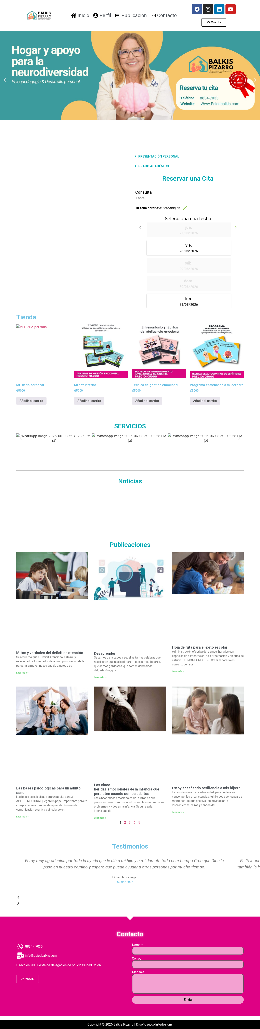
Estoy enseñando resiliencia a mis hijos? (206, 788)
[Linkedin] (219, 9)
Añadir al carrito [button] (31, 401)
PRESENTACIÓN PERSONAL (158, 156)
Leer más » (22, 672)
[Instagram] (208, 9)
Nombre (137, 945)
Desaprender (104, 653)
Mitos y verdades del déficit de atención (49, 653)
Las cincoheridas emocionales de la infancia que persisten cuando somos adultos (126, 789)
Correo (137, 958)
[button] (4, 80)
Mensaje (138, 972)
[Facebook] (197, 9)
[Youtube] (230, 9)
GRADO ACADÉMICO (153, 166)
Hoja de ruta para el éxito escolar (200, 647)
